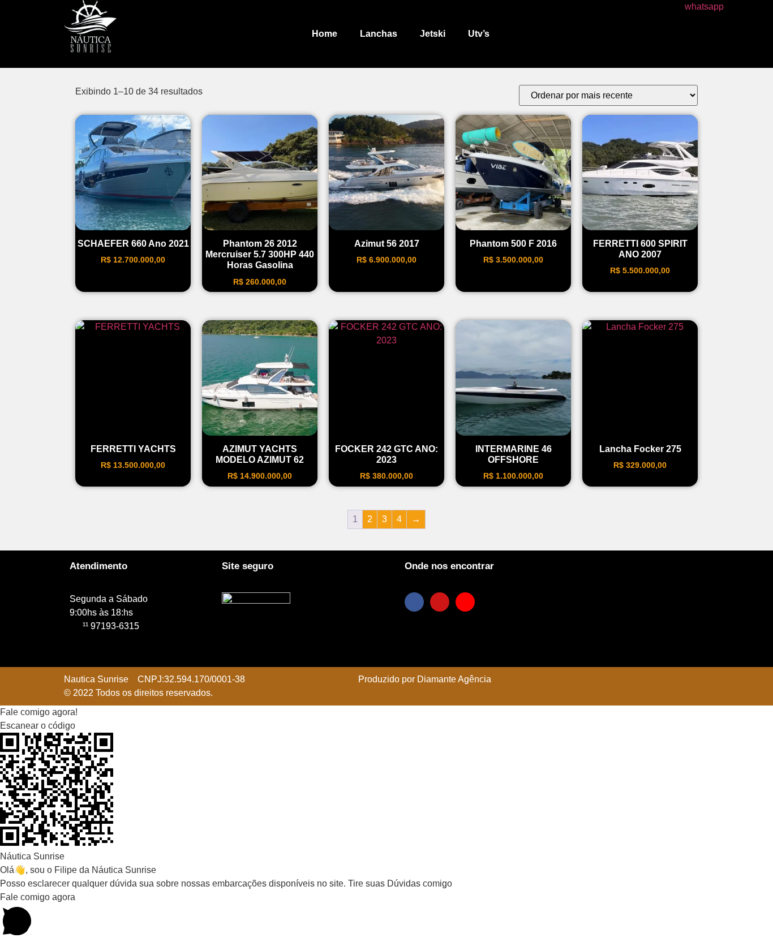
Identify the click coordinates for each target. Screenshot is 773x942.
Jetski (432, 33)
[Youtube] (465, 602)
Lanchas (378, 33)
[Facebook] (414, 602)
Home (324, 33)
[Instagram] (439, 602)
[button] (386, 712)
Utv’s (478, 33)
